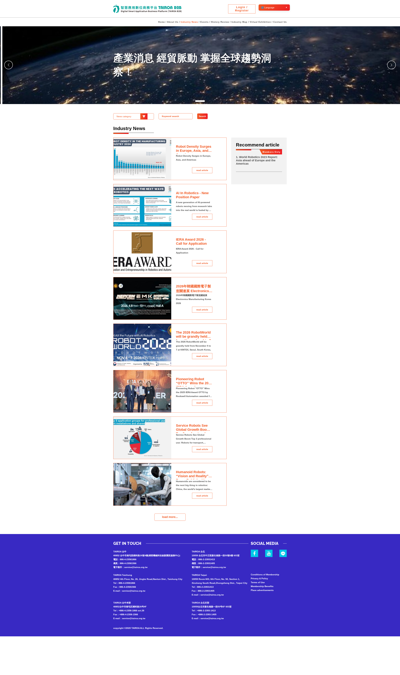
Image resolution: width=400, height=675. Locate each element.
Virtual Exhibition (260, 22)
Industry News (189, 22)
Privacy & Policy (259, 578)
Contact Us (280, 22)
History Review (220, 22)
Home (161, 22)
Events (204, 22)
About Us (172, 22)
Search (202, 116)
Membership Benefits (262, 586)
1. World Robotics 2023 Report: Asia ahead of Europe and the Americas (257, 160)
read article (202, 170)
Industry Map (239, 22)
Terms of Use (258, 582)
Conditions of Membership (265, 574)
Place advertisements (262, 590)
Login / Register (242, 9)
